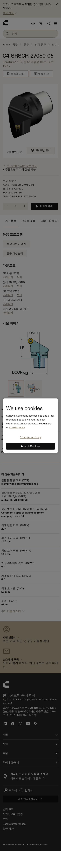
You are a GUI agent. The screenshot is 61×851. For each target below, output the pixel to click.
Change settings (30, 437)
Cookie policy (17, 427)
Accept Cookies (30, 446)
